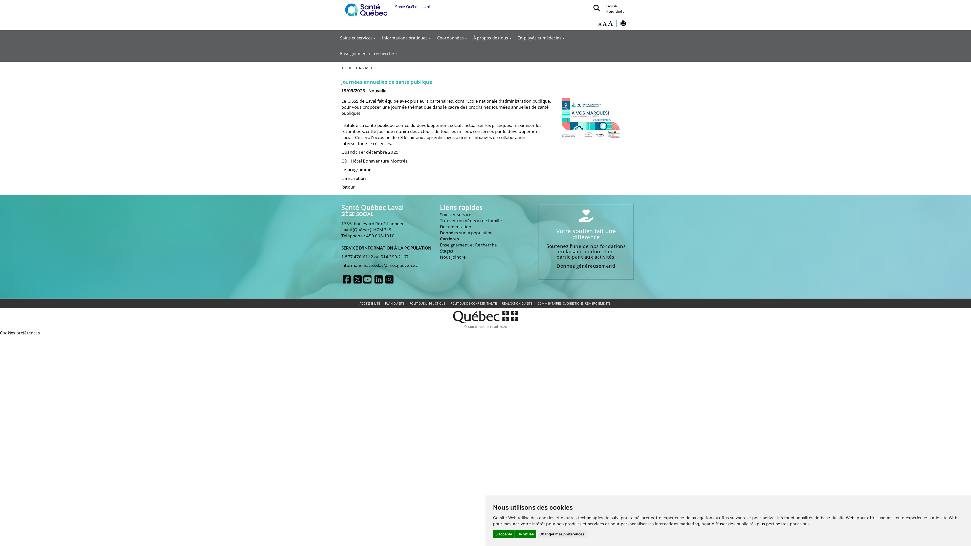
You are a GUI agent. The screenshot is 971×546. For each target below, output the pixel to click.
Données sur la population (466, 233)
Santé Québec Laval (372, 207)
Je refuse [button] (526, 534)
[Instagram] (389, 281)
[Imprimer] (623, 24)
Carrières (449, 239)
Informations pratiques (404, 38)
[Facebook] (347, 281)
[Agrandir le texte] (610, 24)
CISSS (353, 101)
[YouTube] (367, 281)
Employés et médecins (539, 38)
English (611, 6)
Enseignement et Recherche (468, 245)
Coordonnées (450, 38)
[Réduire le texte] (600, 24)
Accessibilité (370, 303)
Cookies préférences (20, 333)
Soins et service (455, 214)
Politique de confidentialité (474, 303)
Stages (446, 251)
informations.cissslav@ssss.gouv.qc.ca (379, 265)
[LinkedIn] (378, 281)
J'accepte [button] (504, 534)
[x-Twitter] (358, 281)
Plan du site (394, 303)
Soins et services (356, 38)
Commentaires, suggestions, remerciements (573, 303)
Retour (348, 187)
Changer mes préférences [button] (561, 534)
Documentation (455, 227)
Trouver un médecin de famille (471, 220)
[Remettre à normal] (605, 24)
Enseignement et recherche (367, 53)
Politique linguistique (427, 303)
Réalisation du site (517, 303)
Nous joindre (615, 11)
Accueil (347, 68)
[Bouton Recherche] (598, 10)
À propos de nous (490, 38)
